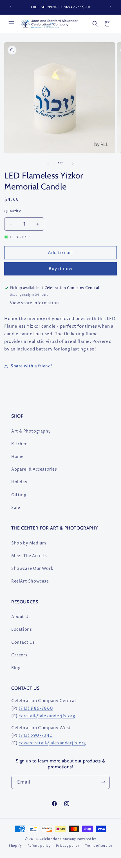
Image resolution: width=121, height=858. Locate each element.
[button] (11, 23)
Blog (15, 667)
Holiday (19, 482)
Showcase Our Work (32, 568)
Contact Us (23, 642)
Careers (19, 655)
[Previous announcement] (10, 7)
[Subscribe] (103, 782)
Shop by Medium (28, 543)
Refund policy (39, 846)
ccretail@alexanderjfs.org (47, 716)
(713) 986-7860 (36, 708)
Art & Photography (31, 431)
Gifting (18, 495)
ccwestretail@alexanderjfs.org (52, 743)
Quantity (12, 211)
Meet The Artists (29, 556)
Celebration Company (58, 839)
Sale (15, 507)
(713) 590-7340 (36, 735)
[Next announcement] (110, 7)
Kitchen (19, 444)
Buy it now (61, 269)
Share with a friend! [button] (31, 366)
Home (17, 456)
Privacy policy (67, 846)
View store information (34, 303)
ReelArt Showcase (30, 581)
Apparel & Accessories (34, 469)
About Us (21, 616)
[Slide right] (73, 164)
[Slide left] (48, 164)
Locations (21, 629)
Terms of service (98, 846)
